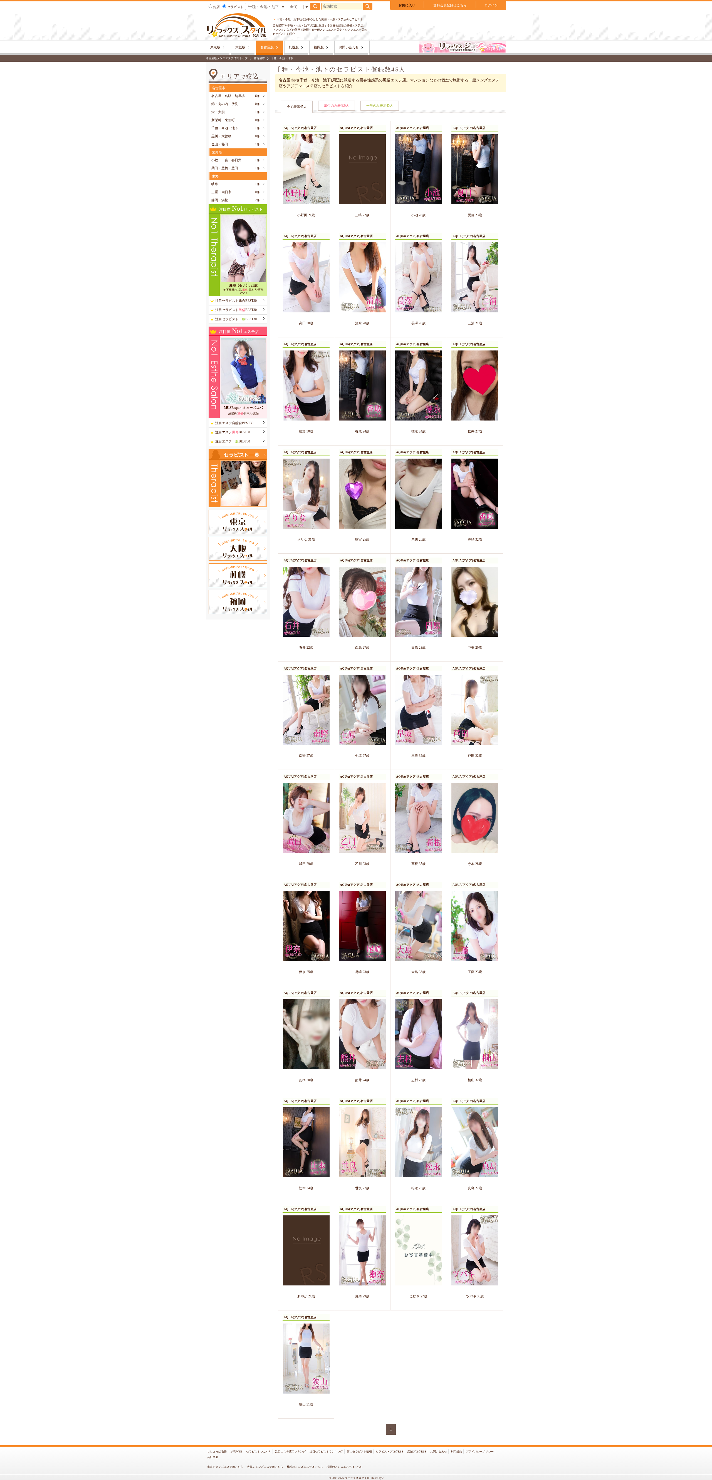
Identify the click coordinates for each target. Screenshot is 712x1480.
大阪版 (240, 47)
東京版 (215, 47)
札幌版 (294, 47)
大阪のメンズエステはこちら (265, 1466)
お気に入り (407, 5)
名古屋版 (267, 47)
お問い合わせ (349, 47)
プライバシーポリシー (480, 1451)
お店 (216, 7)
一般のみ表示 (379, 106)
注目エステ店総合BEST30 (234, 423)
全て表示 (297, 107)
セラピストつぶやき (258, 1451)
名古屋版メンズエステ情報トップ (227, 58)
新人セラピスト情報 (359, 1451)
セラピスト (235, 7)
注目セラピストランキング (326, 1451)
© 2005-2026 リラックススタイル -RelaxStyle (356, 1477)
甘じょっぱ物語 (217, 1451)
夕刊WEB (236, 1451)
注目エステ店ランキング (290, 1451)
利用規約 (456, 1451)
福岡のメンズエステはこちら (345, 1466)
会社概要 (212, 1457)
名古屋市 (259, 58)
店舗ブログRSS (416, 1451)
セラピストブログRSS (389, 1451)
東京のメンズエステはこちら (225, 1466)
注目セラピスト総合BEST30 (236, 301)
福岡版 (319, 47)
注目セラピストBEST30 (236, 310)
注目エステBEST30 (232, 432)
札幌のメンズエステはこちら (305, 1466)
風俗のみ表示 (336, 106)
